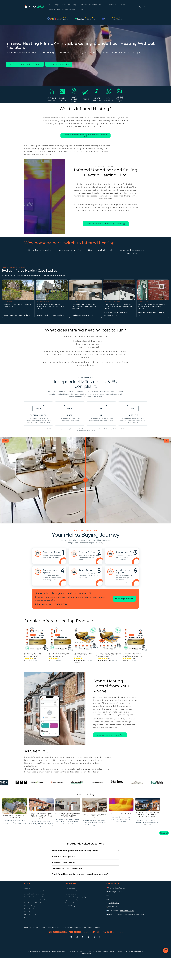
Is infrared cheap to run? (64, 862)
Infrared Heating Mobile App (110, 735)
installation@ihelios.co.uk (134, 914)
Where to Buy (70, 888)
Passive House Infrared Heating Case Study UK (15, 816)
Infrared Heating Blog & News (34, 894)
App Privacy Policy (71, 900)
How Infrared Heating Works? (121, 813)
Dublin (43, 927)
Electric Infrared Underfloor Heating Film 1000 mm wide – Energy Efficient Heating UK (133, 654)
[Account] (139, 7)
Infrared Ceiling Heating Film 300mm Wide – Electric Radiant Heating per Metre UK (59, 654)
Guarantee (68, 909)
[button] (70, 4)
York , (85, 927)
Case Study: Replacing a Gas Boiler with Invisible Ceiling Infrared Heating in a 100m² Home (41, 815)
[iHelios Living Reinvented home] (34, 7)
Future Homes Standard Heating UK (36, 900)
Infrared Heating (30, 909)
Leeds (63, 927)
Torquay (79, 927)
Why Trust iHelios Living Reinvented (36, 891)
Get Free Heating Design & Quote (25, 64)
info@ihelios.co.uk (44, 604)
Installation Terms (71, 903)
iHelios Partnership (30, 915)
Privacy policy (123, 951)
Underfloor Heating (72, 891)
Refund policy (86, 953)
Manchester (70, 927)
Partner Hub (28, 918)
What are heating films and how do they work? (75, 850)
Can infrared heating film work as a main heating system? (80, 874)
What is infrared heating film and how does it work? (85, 136)
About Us (27, 888)
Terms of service (109, 951)
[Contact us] (165, 950)
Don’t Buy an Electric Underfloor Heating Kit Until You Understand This (67, 815)
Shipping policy (137, 951)
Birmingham (35, 927)
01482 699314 (61, 604)
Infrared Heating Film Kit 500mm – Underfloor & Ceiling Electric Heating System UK (110, 654)
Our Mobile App (70, 906)
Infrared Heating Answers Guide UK (36, 897)
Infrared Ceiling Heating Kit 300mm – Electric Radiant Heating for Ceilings (85, 654)
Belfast (27, 927)
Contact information (93, 951)
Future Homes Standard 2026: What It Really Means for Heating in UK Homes (147, 814)
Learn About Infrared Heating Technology (105, 224)
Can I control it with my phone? (67, 868)
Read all (164, 833)
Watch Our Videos (30, 912)
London (57, 927)
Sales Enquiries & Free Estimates (35, 903)
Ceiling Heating (70, 894)
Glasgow (50, 927)
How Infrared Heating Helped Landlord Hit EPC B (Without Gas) (94, 816)
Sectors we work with (58, 64)
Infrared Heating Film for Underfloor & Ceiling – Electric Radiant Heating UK (34, 654)
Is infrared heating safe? (63, 856)
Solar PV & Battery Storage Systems (77, 897)
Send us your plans (124, 599)
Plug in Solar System (31, 906)
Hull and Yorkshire (94, 927)
